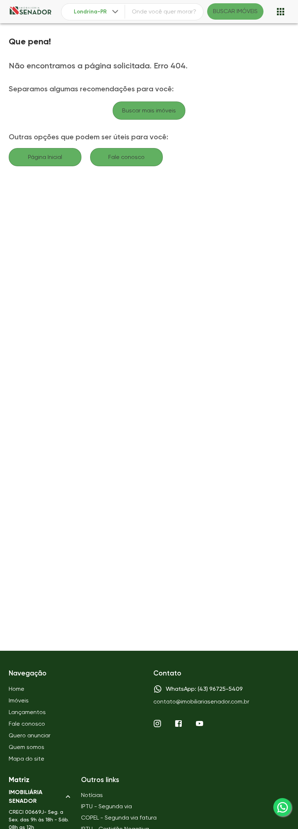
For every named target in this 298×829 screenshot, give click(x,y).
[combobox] (97, 11)
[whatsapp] (282, 807)
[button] (40, 796)
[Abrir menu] (280, 11)
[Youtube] (199, 723)
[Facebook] (178, 723)
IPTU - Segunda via (106, 806)
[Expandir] (115, 12)
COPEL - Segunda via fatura (119, 817)
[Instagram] (157, 723)
